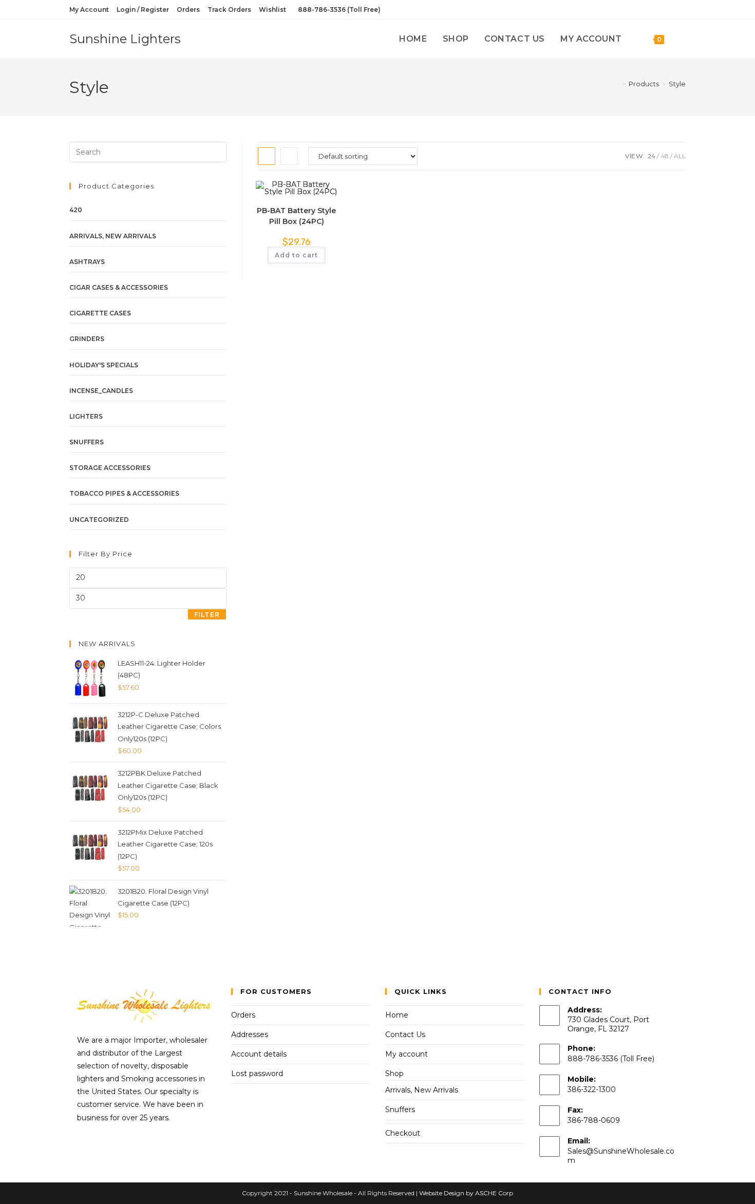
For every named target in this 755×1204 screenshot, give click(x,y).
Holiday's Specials (103, 365)
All (680, 156)
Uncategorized (99, 519)
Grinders (86, 339)
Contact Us (405, 1034)
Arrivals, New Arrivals (112, 236)
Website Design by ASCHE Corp (466, 1193)
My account (406, 1054)
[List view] (289, 156)
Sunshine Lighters (125, 38)
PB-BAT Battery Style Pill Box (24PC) (296, 216)
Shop (394, 1073)
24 (651, 156)
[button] (298, 193)
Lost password (257, 1073)
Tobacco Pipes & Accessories (124, 493)
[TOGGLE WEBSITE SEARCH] (682, 39)
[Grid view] (266, 156)
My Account (89, 9)
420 (75, 210)
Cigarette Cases (100, 313)
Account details (259, 1054)
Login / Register (143, 9)
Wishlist (272, 9)
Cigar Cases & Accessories (118, 287)
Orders (188, 9)
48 (664, 156)
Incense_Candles (101, 390)
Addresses (249, 1034)
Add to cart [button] (296, 255)
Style (677, 84)
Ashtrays (87, 262)
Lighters (86, 416)
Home (396, 1015)
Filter (207, 614)
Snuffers (86, 442)
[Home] (616, 84)
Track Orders (229, 9)
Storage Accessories (109, 468)
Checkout (402, 1133)
